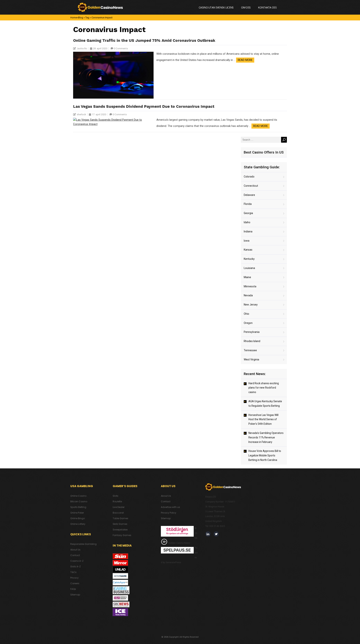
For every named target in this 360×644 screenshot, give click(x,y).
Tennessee (250, 350)
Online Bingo (77, 518)
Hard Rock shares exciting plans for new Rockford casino (263, 388)
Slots (115, 495)
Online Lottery (77, 524)
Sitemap (75, 594)
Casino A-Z (76, 560)
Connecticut (251, 185)
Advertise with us (170, 507)
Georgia (248, 213)
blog (80, 17)
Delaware (249, 194)
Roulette (117, 501)
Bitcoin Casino (78, 501)
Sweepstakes (120, 529)
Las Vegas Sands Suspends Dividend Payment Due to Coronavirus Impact (143, 107)
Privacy (74, 577)
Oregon (248, 322)
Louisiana (249, 268)
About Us (75, 549)
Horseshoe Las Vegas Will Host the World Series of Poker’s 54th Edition (263, 419)
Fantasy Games (122, 535)
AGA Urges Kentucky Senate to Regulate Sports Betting (265, 403)
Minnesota (250, 286)
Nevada (248, 295)
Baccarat (118, 512)
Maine (247, 277)
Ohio (246, 313)
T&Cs (73, 572)
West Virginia (251, 359)
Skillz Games (120, 524)
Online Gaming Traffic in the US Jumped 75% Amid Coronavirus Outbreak (144, 41)
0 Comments (121, 48)
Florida (248, 203)
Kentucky (249, 258)
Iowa (246, 240)
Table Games (120, 518)
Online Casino (78, 495)
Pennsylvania (252, 331)
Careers (74, 583)
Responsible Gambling (83, 544)
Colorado (249, 176)
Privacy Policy (168, 512)
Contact (75, 555)
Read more (245, 59)
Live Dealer (118, 507)
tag (87, 17)
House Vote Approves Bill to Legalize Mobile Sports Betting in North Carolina (264, 455)
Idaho (247, 222)
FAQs (73, 589)
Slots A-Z (75, 566)
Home (73, 17)
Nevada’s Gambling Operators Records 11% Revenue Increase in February (266, 437)
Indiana (248, 231)
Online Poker (77, 512)
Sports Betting (78, 507)
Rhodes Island (252, 341)
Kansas (248, 249)
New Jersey (251, 304)
